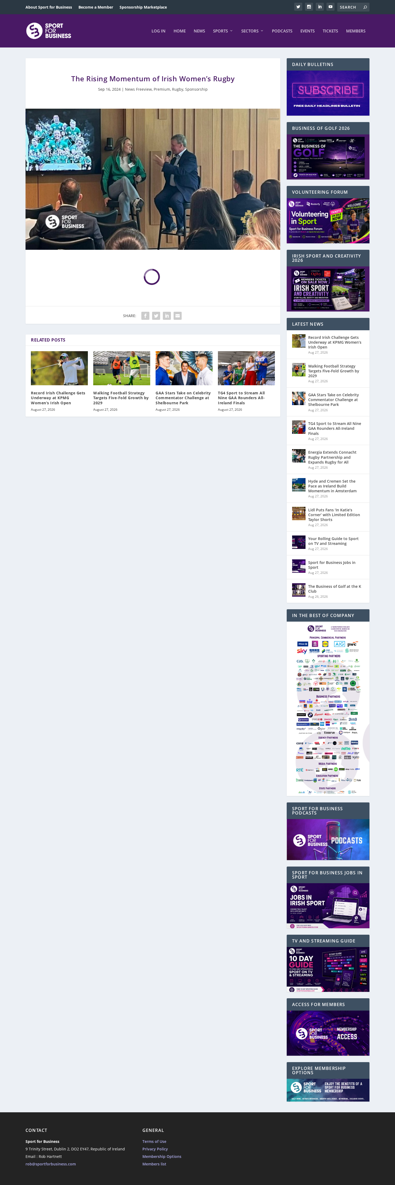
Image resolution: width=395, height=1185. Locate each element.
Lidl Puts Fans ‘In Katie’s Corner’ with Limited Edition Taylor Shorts (334, 514)
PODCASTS (282, 31)
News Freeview (138, 89)
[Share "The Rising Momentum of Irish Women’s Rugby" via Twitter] (156, 315)
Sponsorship (196, 89)
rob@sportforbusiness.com (51, 1163)
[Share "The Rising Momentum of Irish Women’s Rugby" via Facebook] (145, 315)
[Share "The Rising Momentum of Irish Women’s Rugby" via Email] (177, 315)
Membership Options (161, 1156)
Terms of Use (154, 1141)
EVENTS (307, 31)
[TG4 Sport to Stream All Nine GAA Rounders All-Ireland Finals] (246, 368)
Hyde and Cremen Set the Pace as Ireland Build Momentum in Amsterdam (332, 486)
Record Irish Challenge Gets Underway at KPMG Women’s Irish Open (58, 397)
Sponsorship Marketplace (143, 7)
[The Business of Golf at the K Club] (299, 590)
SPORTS (220, 31)
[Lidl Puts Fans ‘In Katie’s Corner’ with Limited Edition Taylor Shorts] (299, 513)
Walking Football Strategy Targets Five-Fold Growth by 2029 (121, 397)
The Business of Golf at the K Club (334, 589)
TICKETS (330, 31)
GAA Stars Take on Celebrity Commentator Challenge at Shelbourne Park (183, 397)
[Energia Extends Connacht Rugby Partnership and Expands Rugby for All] (299, 456)
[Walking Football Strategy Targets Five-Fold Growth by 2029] (121, 368)
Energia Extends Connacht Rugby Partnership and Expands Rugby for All (332, 457)
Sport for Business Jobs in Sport (332, 565)
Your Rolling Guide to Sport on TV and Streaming (333, 541)
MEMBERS (355, 31)
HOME (180, 31)
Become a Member (95, 7)
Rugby (177, 89)
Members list (154, 1163)
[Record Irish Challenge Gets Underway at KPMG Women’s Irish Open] (59, 368)
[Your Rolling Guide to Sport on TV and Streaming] (299, 542)
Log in (159, 31)
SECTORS (249, 31)
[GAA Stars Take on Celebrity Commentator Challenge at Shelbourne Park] (184, 368)
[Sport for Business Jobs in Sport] (299, 566)
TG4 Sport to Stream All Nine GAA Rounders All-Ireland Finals (241, 397)
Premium (162, 89)
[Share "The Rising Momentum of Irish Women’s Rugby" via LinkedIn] (166, 315)
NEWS (199, 31)
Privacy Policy (155, 1148)
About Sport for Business (49, 7)
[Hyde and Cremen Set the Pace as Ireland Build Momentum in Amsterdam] (299, 484)
